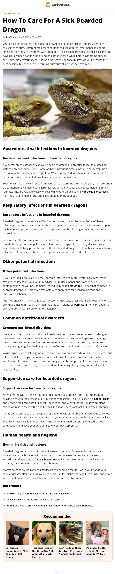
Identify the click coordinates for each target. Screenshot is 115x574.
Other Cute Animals (13, 14)
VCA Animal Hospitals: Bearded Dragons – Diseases (34, 499)
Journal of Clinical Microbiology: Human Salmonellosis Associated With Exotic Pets (50, 505)
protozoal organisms (96, 191)
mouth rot (75, 285)
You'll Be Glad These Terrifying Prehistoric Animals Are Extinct (70, 551)
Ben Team (11, 37)
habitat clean (101, 398)
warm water (81, 304)
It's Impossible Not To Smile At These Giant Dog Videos (96, 551)
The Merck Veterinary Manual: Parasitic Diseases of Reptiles (38, 493)
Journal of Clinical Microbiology (41, 459)
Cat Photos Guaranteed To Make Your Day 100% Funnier (17, 553)
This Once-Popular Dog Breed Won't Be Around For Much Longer (43, 553)
